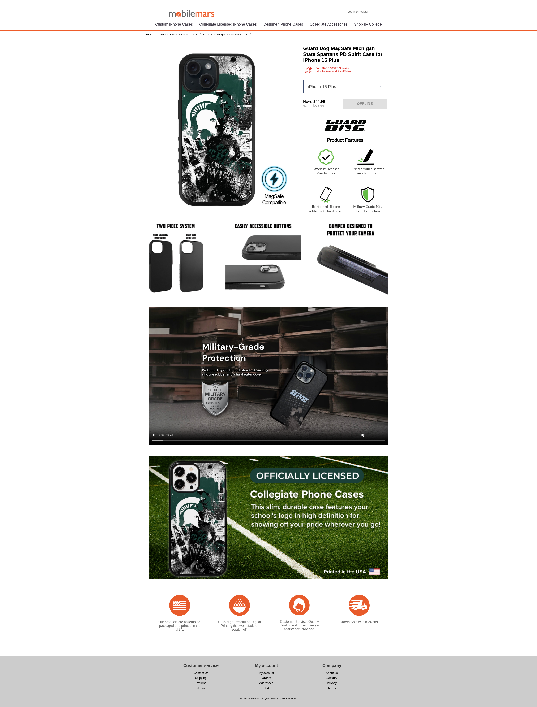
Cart (266, 688)
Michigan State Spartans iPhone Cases (225, 34)
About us (332, 673)
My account (266, 673)
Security (331, 678)
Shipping (201, 678)
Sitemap (201, 688)
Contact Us (201, 673)
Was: (307, 106)
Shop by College (368, 24)
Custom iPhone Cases (174, 24)
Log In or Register (358, 11)
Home (148, 34)
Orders (266, 678)
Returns (201, 683)
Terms (332, 688)
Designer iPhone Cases (283, 24)
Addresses (266, 683)
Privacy (332, 683)
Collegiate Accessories (329, 24)
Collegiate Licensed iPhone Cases (228, 24)
